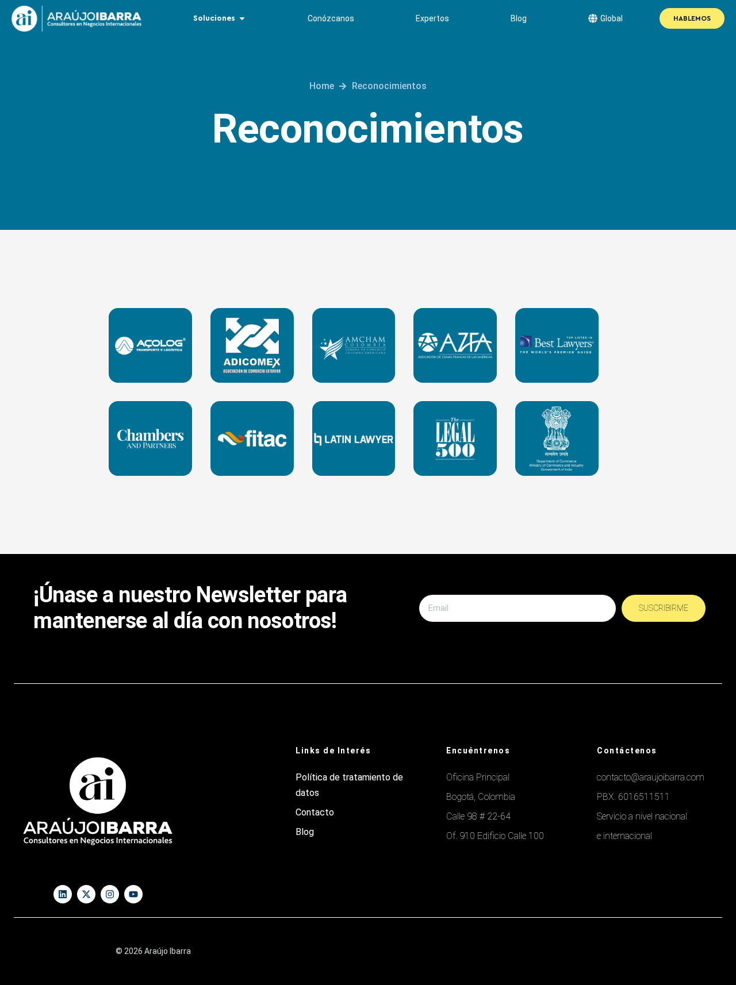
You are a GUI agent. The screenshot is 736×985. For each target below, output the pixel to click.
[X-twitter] (86, 894)
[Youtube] (133, 894)
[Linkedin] (62, 894)
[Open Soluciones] (242, 19)
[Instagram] (110, 894)
